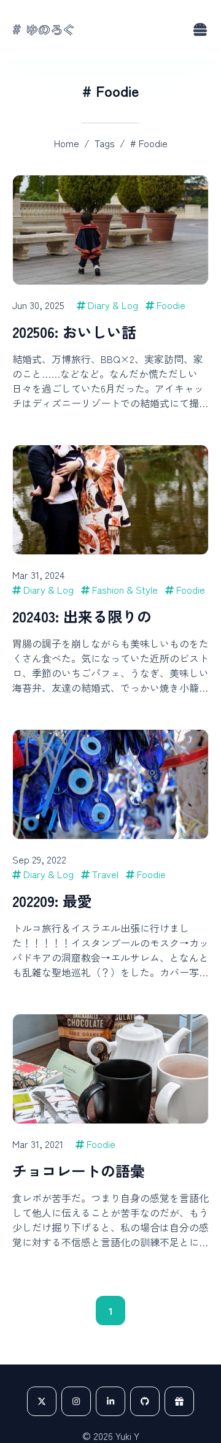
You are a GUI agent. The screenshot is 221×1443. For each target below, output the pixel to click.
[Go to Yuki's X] (41, 1401)
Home (66, 143)
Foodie (171, 304)
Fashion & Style (125, 589)
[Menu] (200, 29)
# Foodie (149, 143)
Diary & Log (113, 304)
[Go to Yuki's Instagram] (76, 1401)
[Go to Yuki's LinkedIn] (110, 1401)
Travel (105, 874)
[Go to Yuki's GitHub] (145, 1401)
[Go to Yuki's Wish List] (179, 1401)
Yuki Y (127, 1435)
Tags (105, 143)
